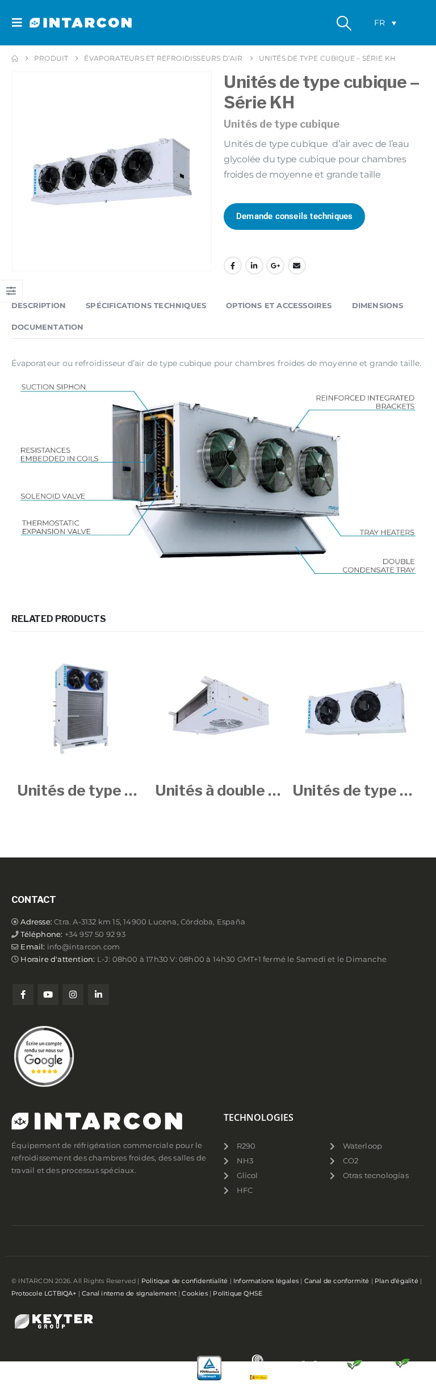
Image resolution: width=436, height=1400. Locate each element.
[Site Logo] (61, 23)
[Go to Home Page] (14, 58)
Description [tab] (38, 305)
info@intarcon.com (83, 947)
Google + (275, 266)
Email (297, 266)
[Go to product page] (80, 708)
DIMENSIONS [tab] (378, 305)
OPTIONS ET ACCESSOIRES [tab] (279, 305)
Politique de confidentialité (184, 1281)
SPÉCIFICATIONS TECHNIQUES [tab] (146, 305)
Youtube (47, 994)
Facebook (233, 266)
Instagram (72, 994)
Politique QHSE (237, 1293)
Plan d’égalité (396, 1281)
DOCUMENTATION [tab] (47, 326)
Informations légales (266, 1281)
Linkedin (98, 994)
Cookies (194, 1293)
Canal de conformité (337, 1281)
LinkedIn (254, 266)
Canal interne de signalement (129, 1293)
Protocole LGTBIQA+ (44, 1293)
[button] (20, 22)
